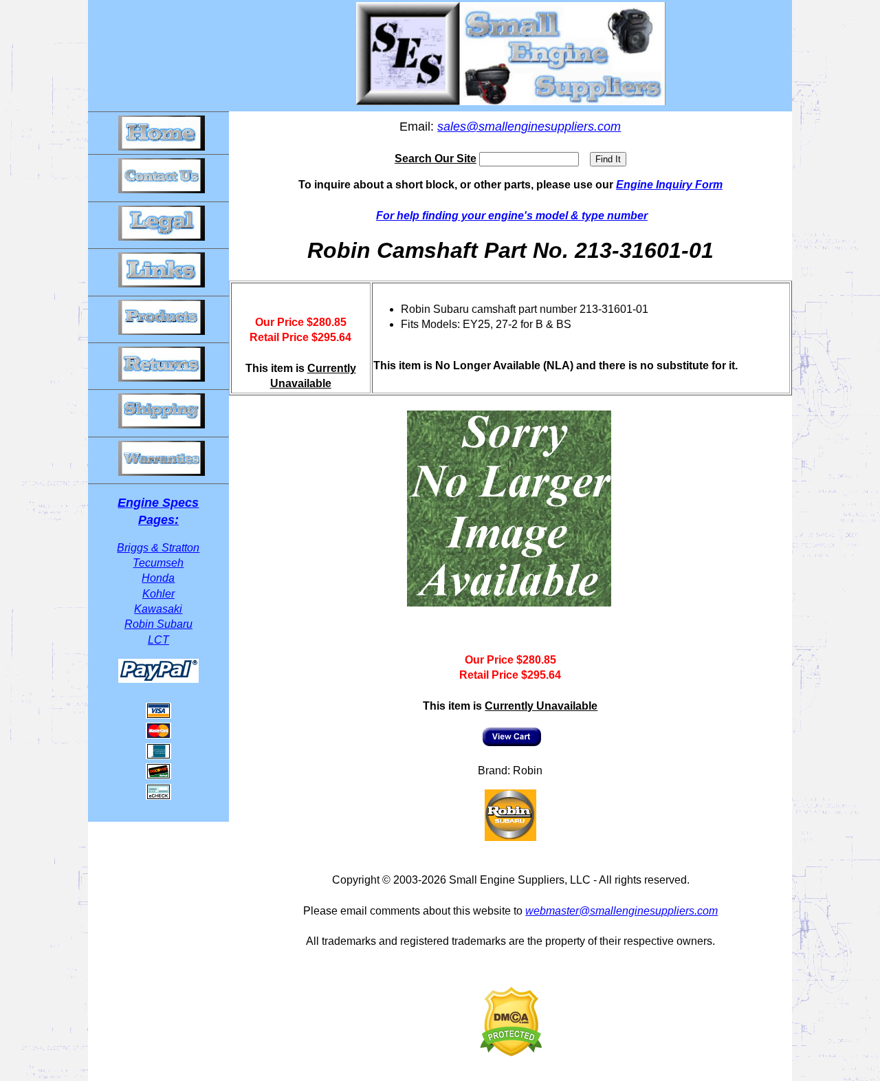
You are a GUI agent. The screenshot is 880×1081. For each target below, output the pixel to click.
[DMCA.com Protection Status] (510, 1052)
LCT (158, 640)
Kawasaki (158, 609)
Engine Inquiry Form (669, 184)
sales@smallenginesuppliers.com (529, 126)
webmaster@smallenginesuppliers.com (621, 911)
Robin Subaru (158, 624)
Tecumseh (158, 563)
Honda (158, 578)
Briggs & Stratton (158, 548)
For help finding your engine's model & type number (512, 215)
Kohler (158, 594)
